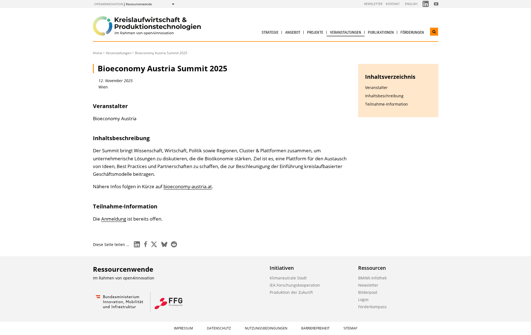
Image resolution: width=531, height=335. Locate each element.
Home (97, 53)
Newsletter (373, 4)
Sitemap (350, 328)
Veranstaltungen (345, 32)
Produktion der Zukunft (291, 292)
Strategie (270, 32)
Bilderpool (367, 292)
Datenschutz (219, 328)
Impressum (183, 328)
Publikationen (381, 32)
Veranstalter (376, 87)
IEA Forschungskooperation (295, 285)
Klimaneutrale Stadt (288, 278)
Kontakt (393, 4)
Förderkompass (372, 306)
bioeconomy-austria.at (187, 186)
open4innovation (108, 4)
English (411, 4)
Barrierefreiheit (315, 328)
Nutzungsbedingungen (266, 328)
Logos (363, 299)
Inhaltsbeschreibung (384, 95)
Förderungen (412, 32)
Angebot (292, 32)
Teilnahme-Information (386, 104)
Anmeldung (113, 219)
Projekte (315, 32)
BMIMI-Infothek (372, 278)
